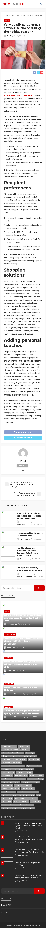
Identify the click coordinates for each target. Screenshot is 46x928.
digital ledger (7, 769)
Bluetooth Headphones (11, 750)
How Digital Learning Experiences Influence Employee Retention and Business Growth (27, 551)
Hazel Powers (21, 524)
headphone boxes (19, 779)
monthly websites (9, 792)
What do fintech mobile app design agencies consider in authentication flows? (29, 515)
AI (15, 746)
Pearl (9, 36)
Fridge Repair (7, 776)
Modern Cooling (27, 789)
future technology (21, 776)
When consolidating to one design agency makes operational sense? (22, 712)
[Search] (41, 4)
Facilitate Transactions (24, 772)
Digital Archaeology (33, 766)
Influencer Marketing (35, 779)
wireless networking (9, 808)
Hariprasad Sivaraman (24, 576)
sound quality (7, 798)
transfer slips (32, 798)
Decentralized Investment (11, 763)
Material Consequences (11, 789)
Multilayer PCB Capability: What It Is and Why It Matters (29, 569)
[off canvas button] (35, 4)
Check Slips (30, 753)
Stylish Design (19, 798)
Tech (7, 20)
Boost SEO (25, 750)
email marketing (8, 772)
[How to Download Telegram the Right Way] (7, 865)
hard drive (6, 779)
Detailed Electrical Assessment (13, 766)
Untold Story (7, 802)
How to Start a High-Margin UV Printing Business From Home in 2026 (20, 664)
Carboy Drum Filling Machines (13, 753)
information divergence (11, 782)
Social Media (10, 634)
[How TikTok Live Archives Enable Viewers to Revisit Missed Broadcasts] (7, 840)
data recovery (34, 759)
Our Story (5, 912)
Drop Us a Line (6, 905)
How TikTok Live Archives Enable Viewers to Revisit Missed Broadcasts (21, 641)
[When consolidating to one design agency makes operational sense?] (7, 878)
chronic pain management (11, 756)
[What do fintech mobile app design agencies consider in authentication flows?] (7, 826)
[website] (23, 470)
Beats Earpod (23, 746)
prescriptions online (9, 795)
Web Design (35, 802)
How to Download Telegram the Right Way (20, 688)
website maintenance (10, 805)
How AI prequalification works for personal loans (30, 534)
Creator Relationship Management (14, 759)
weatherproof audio (21, 802)
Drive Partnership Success (23, 769)
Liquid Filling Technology (30, 782)
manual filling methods (23, 785)
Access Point (7, 746)
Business (8, 658)
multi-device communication (28, 792)
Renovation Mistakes (26, 795)
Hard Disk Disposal (36, 776)
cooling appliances (30, 756)
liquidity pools (7, 785)
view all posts (22, 465)
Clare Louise (24, 559)
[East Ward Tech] (13, 4)
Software (9, 684)
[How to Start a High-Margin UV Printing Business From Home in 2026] (7, 853)
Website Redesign (26, 805)
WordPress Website (27, 808)
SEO (38, 795)
